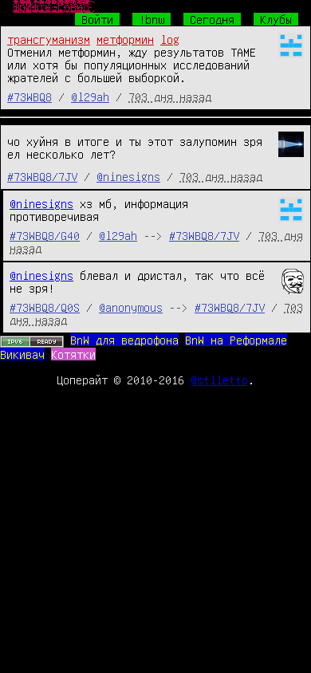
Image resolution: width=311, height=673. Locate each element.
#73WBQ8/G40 (45, 235)
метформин (125, 39)
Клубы (276, 19)
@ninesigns (128, 176)
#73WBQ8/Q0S (45, 307)
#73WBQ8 (29, 96)
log (169, 39)
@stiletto (219, 379)
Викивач (22, 354)
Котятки (73, 354)
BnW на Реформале (236, 339)
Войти (97, 19)
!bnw (151, 19)
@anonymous (131, 307)
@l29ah (90, 96)
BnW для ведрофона (124, 339)
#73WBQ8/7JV (42, 176)
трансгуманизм (48, 39)
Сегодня (212, 19)
